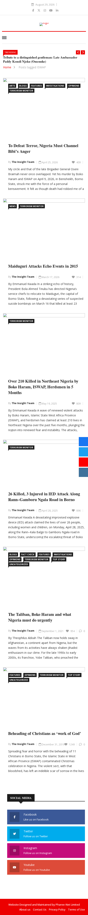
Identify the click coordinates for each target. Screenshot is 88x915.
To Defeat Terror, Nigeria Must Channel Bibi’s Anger (43, 148)
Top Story (59, 559)
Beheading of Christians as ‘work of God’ (44, 733)
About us (24, 909)
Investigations (55, 85)
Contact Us (39, 909)
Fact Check (27, 554)
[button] (78, 52)
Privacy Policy (57, 909)
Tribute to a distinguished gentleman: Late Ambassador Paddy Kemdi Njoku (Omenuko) (40, 59)
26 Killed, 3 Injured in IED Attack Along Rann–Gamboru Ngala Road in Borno (44, 497)
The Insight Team (23, 162)
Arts (12, 85)
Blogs (23, 85)
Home (7, 67)
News (12, 206)
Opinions (73, 85)
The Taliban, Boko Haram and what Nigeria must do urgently (39, 617)
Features (36, 85)
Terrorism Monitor (21, 90)
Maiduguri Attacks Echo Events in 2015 (43, 266)
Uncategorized (18, 564)
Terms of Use (76, 909)
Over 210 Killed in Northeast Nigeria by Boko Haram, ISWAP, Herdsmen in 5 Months (43, 387)
